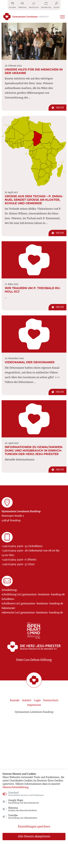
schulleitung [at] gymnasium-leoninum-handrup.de (33, 594)
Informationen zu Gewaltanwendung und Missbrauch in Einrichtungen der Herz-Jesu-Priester (34, 450)
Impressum (34, 704)
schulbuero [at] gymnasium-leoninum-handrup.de (32, 603)
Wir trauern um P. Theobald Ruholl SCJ (33, 289)
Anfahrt (26, 700)
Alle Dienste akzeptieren (34, 836)
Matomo (22, 809)
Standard (26, 793)
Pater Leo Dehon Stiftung (34, 660)
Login (37, 700)
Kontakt (14, 700)
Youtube (22, 816)
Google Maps (23, 801)
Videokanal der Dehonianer (30, 362)
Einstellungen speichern (34, 826)
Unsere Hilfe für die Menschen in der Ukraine (34, 71)
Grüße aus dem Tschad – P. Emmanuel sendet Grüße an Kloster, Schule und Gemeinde (34, 199)
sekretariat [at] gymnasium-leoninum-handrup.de (32, 612)
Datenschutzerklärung (15, 787)
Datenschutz (50, 700)
